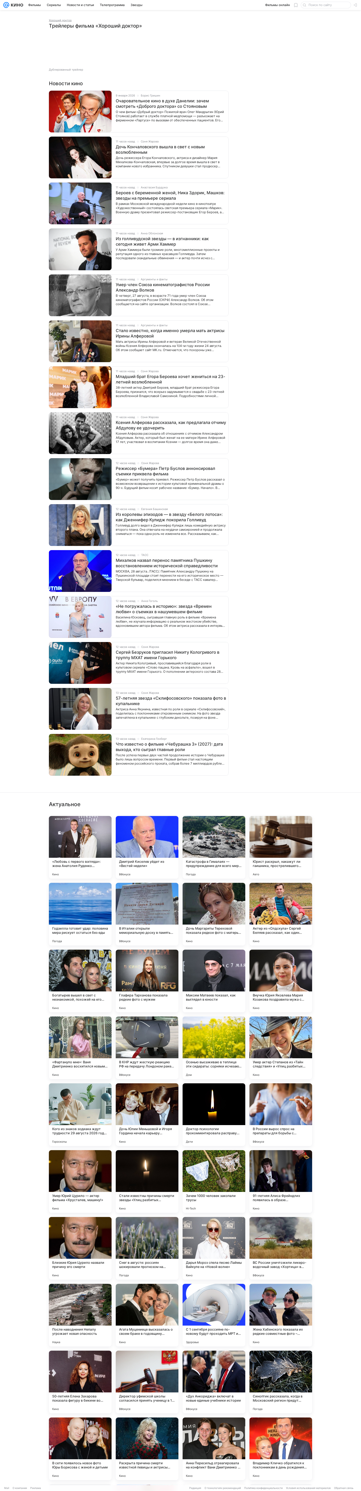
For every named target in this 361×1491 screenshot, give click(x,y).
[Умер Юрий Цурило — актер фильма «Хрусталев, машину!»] (80, 1181)
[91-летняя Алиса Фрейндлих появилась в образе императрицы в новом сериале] (280, 1181)
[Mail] (6, 5)
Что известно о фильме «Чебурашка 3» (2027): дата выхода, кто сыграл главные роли (169, 747)
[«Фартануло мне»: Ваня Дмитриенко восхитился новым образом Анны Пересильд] (80, 1047)
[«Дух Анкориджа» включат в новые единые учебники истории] (214, 1382)
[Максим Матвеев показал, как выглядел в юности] (214, 981)
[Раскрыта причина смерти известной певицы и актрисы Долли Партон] (147, 1448)
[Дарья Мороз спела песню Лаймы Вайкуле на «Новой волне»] (214, 1248)
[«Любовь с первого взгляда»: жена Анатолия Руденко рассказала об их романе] (80, 847)
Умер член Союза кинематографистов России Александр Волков (163, 287)
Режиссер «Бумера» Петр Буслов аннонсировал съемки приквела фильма (165, 471)
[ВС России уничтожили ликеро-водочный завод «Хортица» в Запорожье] (280, 1248)
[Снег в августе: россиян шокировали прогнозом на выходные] (147, 1248)
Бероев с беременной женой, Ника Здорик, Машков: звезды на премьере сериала (170, 195)
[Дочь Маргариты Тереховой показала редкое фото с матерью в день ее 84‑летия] (214, 914)
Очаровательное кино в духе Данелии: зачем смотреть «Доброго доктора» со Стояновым (162, 103)
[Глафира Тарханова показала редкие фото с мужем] (147, 981)
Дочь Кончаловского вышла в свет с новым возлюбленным (160, 149)
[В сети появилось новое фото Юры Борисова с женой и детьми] (80, 1448)
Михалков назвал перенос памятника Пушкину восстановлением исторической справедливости (167, 563)
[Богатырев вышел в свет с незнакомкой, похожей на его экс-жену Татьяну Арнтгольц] (80, 981)
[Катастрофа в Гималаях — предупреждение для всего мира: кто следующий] (214, 847)
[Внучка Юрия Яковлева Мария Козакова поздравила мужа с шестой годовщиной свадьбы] (280, 981)
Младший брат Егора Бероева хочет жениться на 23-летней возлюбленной (170, 379)
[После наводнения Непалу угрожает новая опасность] (80, 1315)
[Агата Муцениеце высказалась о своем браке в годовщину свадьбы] (147, 1315)
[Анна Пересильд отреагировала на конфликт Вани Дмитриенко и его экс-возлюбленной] (214, 1448)
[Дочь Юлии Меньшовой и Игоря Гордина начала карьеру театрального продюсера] (147, 1114)
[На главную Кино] (16, 5)
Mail (6, 1488)
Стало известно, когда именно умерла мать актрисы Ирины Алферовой (170, 333)
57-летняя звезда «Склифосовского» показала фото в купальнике (171, 701)
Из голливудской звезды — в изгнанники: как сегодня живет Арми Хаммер (162, 241)
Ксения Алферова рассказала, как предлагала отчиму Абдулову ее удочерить (171, 425)
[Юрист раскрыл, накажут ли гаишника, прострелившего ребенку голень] (280, 847)
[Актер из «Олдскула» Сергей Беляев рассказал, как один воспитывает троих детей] (280, 914)
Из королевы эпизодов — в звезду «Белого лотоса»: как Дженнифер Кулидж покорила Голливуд (169, 517)
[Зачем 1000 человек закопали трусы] (214, 1181)
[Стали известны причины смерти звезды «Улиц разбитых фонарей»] (147, 1181)
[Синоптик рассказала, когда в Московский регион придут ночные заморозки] (280, 1382)
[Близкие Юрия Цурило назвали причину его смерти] (80, 1248)
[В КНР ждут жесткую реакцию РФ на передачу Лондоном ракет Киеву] (147, 1047)
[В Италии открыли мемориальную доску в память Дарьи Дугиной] (147, 914)
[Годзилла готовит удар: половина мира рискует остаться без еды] (80, 914)
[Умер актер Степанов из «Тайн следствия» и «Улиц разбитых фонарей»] (280, 1047)
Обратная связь (343, 1488)
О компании (20, 1488)
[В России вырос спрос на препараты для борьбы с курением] (280, 1114)
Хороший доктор (60, 20)
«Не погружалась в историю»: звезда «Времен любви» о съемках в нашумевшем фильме (164, 609)
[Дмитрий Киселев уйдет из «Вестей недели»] (147, 847)
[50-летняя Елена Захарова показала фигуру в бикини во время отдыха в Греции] (80, 1382)
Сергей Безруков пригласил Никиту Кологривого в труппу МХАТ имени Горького (167, 655)
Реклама (35, 1488)
